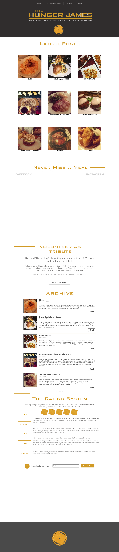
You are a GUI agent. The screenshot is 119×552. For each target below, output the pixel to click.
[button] (91, 311)
